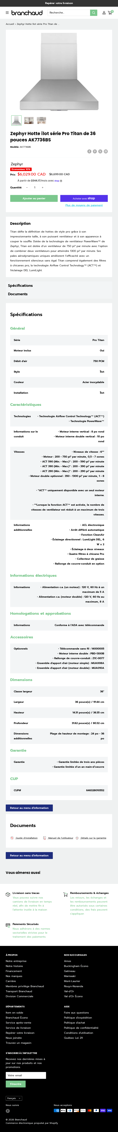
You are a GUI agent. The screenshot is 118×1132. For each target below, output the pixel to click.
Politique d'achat (74, 1023)
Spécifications (20, 285)
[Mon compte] (104, 12)
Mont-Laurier (72, 981)
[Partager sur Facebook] (89, 151)
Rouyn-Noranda (73, 986)
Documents (18, 294)
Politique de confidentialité (81, 1028)
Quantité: (16, 188)
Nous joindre (14, 1038)
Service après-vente (18, 1023)
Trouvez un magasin (18, 1043)
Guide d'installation (26, 838)
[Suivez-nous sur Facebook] (8, 1111)
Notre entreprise (16, 961)
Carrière (11, 981)
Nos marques (14, 976)
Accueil (10, 24)
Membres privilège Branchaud (25, 986)
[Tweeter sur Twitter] (100, 151)
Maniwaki (70, 976)
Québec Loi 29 (73, 1038)
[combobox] (68, 13)
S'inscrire (15, 1084)
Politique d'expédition (78, 1018)
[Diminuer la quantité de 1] (27, 188)
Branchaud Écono (17, 1018)
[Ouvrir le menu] (7, 12)
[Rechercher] (93, 13)
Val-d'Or (69, 991)
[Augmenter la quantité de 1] (43, 188)
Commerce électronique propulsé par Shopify (32, 1123)
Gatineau (69, 971)
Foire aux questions (76, 1013)
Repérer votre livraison (59, 3)
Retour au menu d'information (29, 808)
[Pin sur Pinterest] (95, 151)
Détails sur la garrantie (93, 838)
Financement (14, 971)
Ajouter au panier (34, 198)
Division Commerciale (19, 996)
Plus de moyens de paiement (84, 205)
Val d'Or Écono (73, 996)
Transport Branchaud (19, 991)
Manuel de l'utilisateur (60, 838)
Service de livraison (18, 1028)
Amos (67, 961)
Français (11, 1098)
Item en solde (14, 1013)
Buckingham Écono (76, 966)
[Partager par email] (106, 151)
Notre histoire (14, 966)
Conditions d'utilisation (78, 1033)
